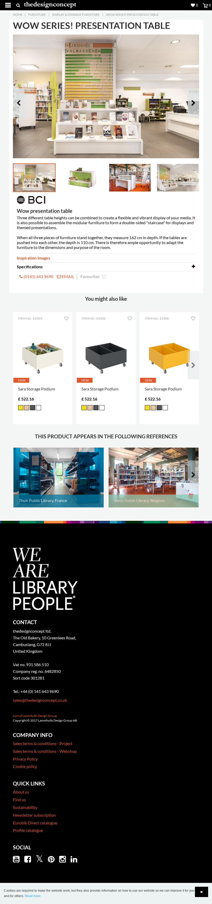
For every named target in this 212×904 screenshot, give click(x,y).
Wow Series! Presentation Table (132, 14)
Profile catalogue (28, 830)
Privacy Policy (25, 758)
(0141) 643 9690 (38, 276)
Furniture (37, 14)
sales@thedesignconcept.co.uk (40, 700)
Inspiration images (33, 257)
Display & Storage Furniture (76, 14)
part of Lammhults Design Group (35, 716)
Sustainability (25, 807)
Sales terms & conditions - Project (42, 743)
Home (17, 14)
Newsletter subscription (34, 815)
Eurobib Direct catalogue (35, 822)
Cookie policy (25, 766)
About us (21, 791)
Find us (19, 799)
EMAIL (67, 276)
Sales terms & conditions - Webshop (45, 751)
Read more (33, 896)
